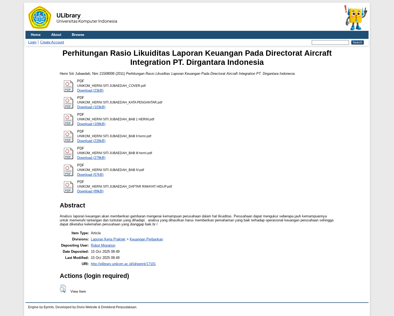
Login (32, 42)
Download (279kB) (91, 158)
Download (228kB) (91, 141)
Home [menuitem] (35, 35)
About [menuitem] (56, 35)
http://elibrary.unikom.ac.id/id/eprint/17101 (123, 264)
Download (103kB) (91, 107)
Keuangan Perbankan (146, 239)
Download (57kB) (90, 175)
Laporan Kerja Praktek (108, 239)
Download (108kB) (91, 124)
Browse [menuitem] (78, 35)
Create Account (52, 42)
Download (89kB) (90, 191)
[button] (63, 289)
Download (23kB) (90, 90)
